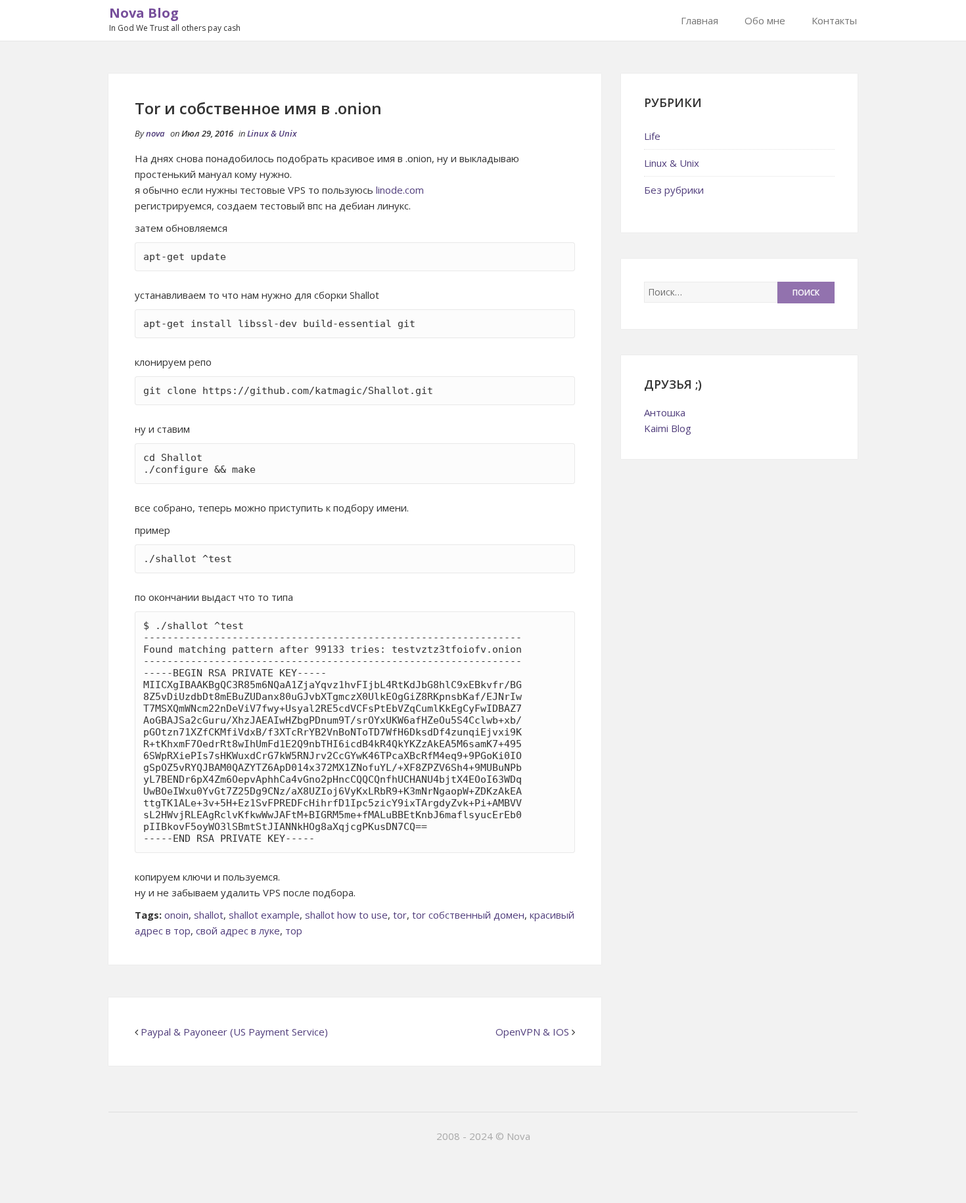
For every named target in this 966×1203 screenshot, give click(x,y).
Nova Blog (144, 13)
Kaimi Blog (667, 428)
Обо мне (765, 20)
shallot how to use (346, 914)
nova (155, 133)
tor (400, 914)
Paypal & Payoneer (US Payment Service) (234, 1031)
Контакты (834, 20)
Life (652, 135)
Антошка (664, 412)
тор (293, 930)
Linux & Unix (272, 133)
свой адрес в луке (238, 930)
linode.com (400, 189)
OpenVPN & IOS (532, 1031)
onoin (176, 914)
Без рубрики (674, 189)
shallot (208, 914)
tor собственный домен (468, 914)
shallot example (264, 914)
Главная (699, 20)
